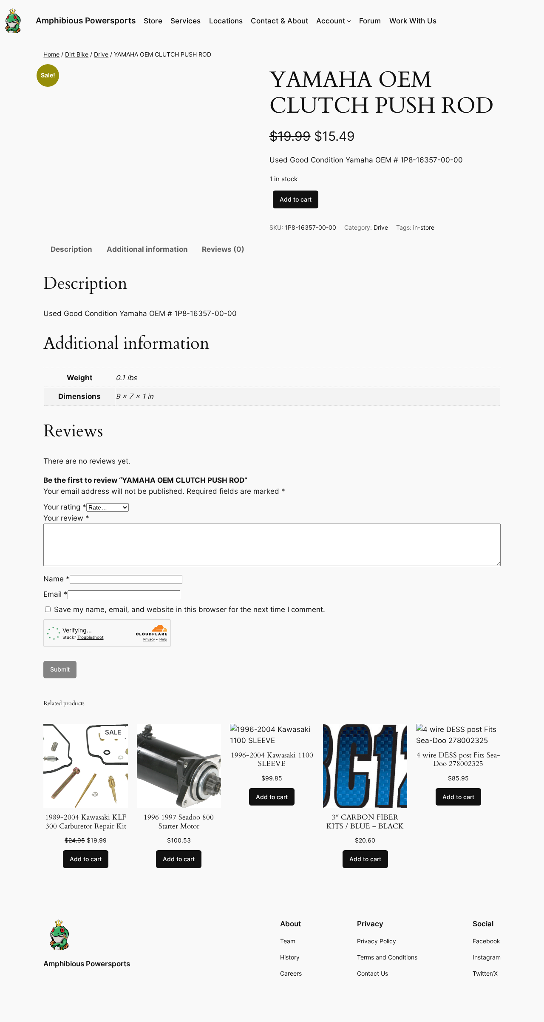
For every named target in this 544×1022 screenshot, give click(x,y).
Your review (66, 518)
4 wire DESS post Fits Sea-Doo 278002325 (458, 759)
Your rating (64, 507)
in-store (423, 227)
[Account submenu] (349, 21)
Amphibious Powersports (86, 20)
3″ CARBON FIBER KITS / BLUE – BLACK (365, 821)
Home (51, 54)
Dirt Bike (76, 54)
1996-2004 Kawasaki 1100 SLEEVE (272, 759)
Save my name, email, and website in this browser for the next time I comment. (189, 609)
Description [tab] (71, 249)
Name (56, 579)
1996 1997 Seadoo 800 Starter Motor (179, 821)
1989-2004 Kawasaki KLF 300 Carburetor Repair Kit (85, 821)
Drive (101, 54)
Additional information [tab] (147, 249)
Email (55, 594)
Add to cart (296, 199)
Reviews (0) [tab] (223, 249)
